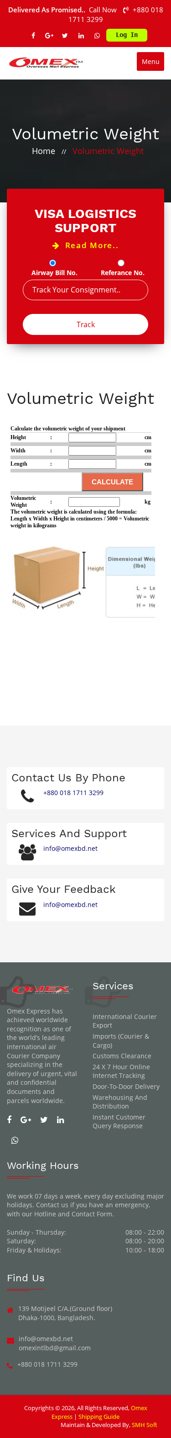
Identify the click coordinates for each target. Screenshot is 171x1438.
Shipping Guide (98, 1416)
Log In (127, 34)
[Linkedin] (81, 35)
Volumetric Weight (108, 150)
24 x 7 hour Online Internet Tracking (121, 1071)
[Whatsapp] (97, 35)
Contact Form (92, 1214)
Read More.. (89, 245)
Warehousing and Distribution (120, 1102)
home (43, 150)
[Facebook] (33, 35)
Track (86, 324)
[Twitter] (65, 35)
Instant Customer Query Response (119, 1121)
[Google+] (49, 35)
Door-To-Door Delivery (126, 1086)
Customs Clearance (122, 1055)
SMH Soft (144, 1425)
